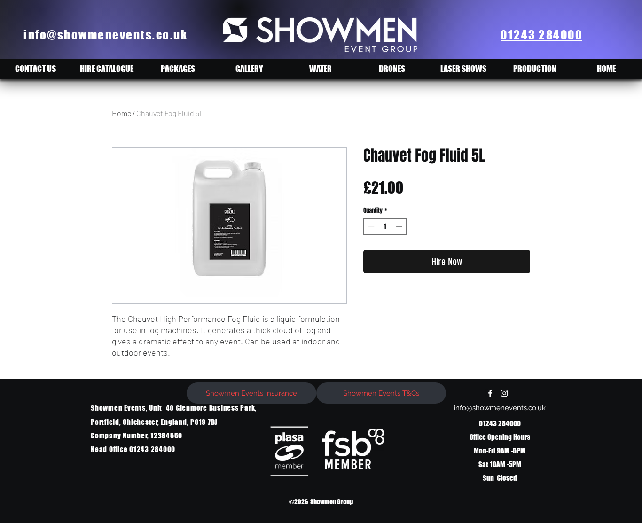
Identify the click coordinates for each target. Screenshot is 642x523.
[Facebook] (490, 393)
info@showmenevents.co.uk (105, 35)
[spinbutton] (385, 226)
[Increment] (400, 226)
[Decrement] (370, 226)
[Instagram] (504, 393)
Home (121, 113)
